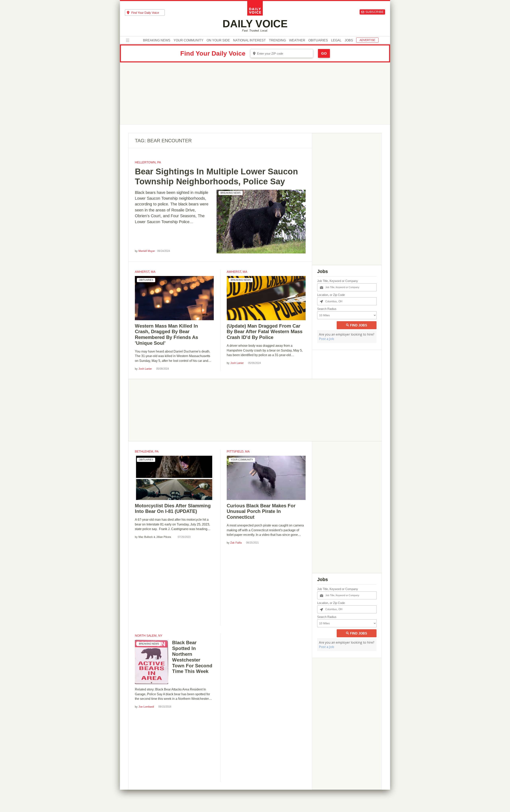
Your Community (188, 40)
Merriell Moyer (146, 250)
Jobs (349, 40)
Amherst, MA (145, 271)
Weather (297, 40)
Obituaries (318, 40)
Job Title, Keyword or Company (337, 280)
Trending (277, 40)
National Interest (249, 40)
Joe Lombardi (146, 706)
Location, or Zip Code (331, 294)
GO (324, 53)
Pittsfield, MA (238, 451)
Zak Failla (236, 542)
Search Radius (326, 308)
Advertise (367, 40)
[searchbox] (148, 12)
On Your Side (218, 40)
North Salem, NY (148, 635)
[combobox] (145, 12)
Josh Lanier (145, 368)
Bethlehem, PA (147, 451)
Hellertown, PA (148, 162)
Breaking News (156, 40)
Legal (336, 40)
